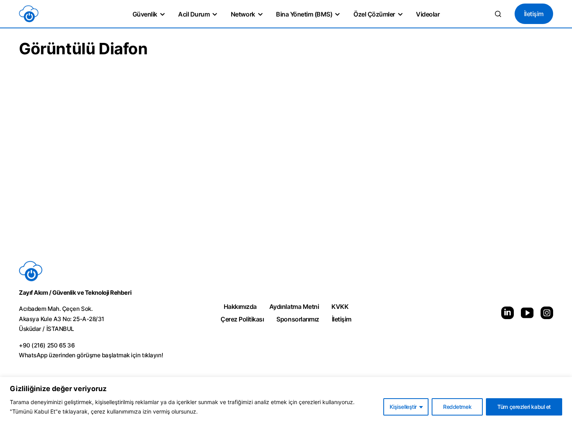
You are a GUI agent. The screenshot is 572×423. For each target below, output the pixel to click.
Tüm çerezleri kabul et (524, 406)
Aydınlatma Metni (294, 306)
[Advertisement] (286, 179)
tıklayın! (152, 355)
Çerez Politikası (242, 319)
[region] (286, 400)
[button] (498, 14)
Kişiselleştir (403, 406)
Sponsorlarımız (297, 319)
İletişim (534, 14)
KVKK (339, 306)
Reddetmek (457, 406)
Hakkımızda (240, 306)
